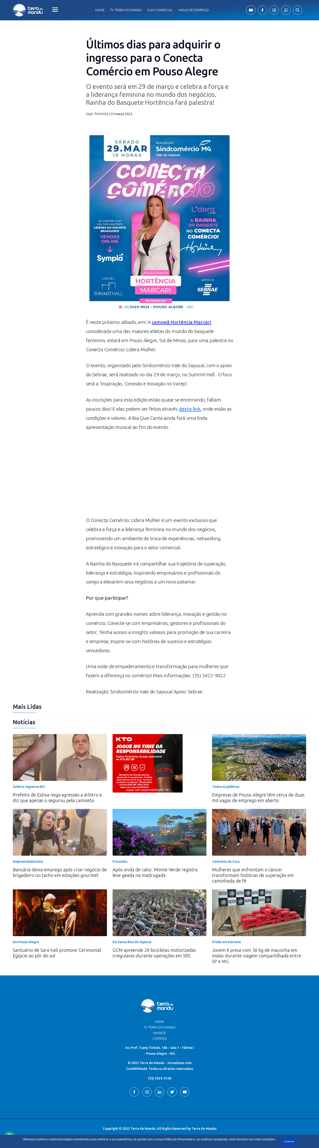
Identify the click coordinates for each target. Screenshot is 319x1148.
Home (100, 10)
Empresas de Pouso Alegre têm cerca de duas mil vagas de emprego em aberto (258, 797)
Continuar (289, 1141)
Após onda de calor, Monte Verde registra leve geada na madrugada (155, 872)
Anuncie (159, 1033)
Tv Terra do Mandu (126, 10)
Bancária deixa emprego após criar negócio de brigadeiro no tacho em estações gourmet (60, 872)
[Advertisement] (159, 476)
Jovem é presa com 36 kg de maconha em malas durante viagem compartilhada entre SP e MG (256, 955)
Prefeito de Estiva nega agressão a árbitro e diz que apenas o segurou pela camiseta (57, 797)
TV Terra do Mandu (159, 1027)
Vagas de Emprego (193, 10)
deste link (190, 409)
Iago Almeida (97, 114)
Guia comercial (160, 10)
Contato (159, 1038)
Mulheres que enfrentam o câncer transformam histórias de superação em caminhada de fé (253, 875)
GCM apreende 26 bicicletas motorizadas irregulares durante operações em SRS (154, 952)
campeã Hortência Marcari (181, 322)
